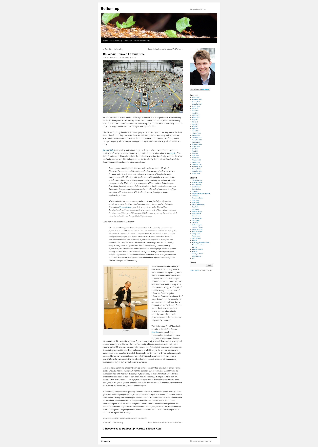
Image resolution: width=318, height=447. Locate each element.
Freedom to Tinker (197, 198)
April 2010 (195, 155)
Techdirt (194, 240)
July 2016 (195, 108)
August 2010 (196, 146)
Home (105, 40)
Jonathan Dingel (197, 211)
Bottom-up (110, 8)
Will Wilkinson (196, 256)
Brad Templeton (196, 184)
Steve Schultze (196, 238)
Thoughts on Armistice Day (113, 49)
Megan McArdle (197, 229)
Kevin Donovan (196, 218)
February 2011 (196, 133)
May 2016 (195, 113)
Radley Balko (196, 234)
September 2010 (197, 144)
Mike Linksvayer (197, 231)
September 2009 (197, 171)
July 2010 (195, 149)
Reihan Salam (196, 236)
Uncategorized (125, 418)
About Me (128, 40)
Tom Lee (194, 252)
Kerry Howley (196, 216)
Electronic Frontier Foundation (201, 193)
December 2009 (196, 164)
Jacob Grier (195, 202)
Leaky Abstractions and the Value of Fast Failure (165, 49)
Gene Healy (195, 200)
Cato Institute (196, 187)
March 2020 (195, 97)
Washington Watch (197, 254)
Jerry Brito (195, 207)
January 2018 (196, 102)
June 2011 (195, 124)
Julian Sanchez (196, 213)
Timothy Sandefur (197, 249)
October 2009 (196, 169)
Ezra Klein (195, 196)
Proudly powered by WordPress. (202, 441)
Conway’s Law (125, 206)
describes (155, 332)
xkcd (193, 258)
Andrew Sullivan (197, 182)
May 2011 (195, 126)
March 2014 (195, 117)
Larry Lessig (195, 220)
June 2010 (195, 151)
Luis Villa (195, 222)
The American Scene (198, 245)
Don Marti (195, 191)
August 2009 (196, 173)
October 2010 (196, 142)
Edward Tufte (108, 150)
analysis (172, 153)
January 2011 (196, 135)
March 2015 (195, 115)
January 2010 (196, 162)
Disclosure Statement (142, 40)
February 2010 (196, 160)
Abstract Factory (197, 180)
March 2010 (195, 158)
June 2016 (195, 111)
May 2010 (195, 153)
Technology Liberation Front (200, 243)
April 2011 (195, 129)
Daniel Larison (196, 189)
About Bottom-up (116, 40)
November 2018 (197, 99)
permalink (143, 418)
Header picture (194, 270)
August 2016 (196, 106)
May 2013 (195, 120)
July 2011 (195, 122)
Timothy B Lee (131, 57)
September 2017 (197, 104)
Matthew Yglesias (197, 227)
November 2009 (197, 167)
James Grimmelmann (198, 205)
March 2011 (195, 131)
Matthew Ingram (197, 225)
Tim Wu (194, 247)
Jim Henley (195, 209)
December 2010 (196, 137)
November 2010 (197, 140)
